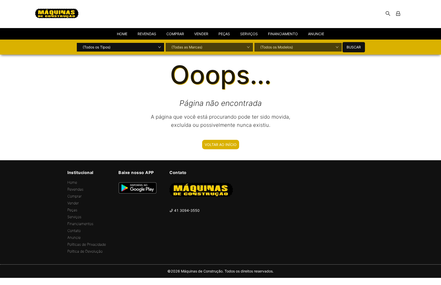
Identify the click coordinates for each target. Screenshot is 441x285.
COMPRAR (175, 34)
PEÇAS (224, 34)
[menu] (220, 34)
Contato (74, 230)
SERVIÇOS (249, 34)
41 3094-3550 (186, 210)
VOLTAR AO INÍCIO (221, 144)
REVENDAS (147, 34)
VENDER (201, 34)
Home (72, 182)
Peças (72, 210)
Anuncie (74, 237)
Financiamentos (80, 223)
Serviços (74, 217)
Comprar (74, 196)
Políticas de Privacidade (86, 244)
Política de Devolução (85, 251)
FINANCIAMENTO (283, 34)
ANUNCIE (316, 34)
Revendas (75, 189)
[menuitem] (122, 34)
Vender (73, 203)
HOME (122, 34)
